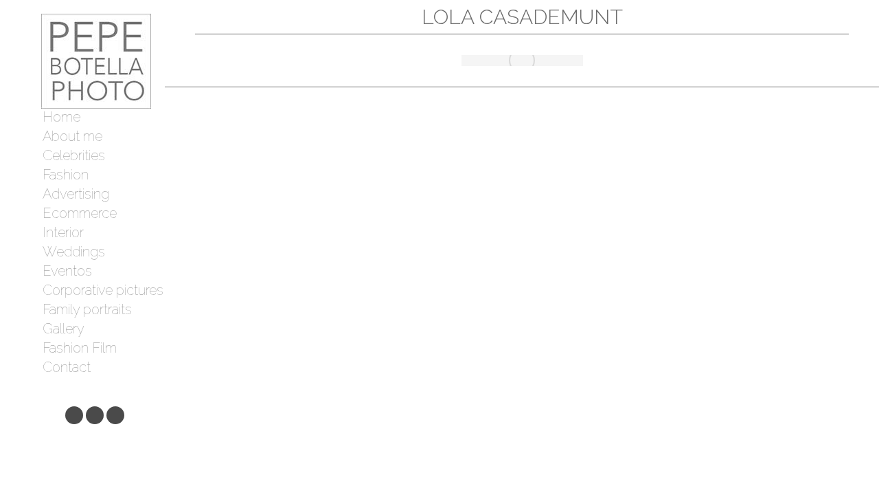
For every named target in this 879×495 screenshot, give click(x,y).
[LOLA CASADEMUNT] (522, 60)
